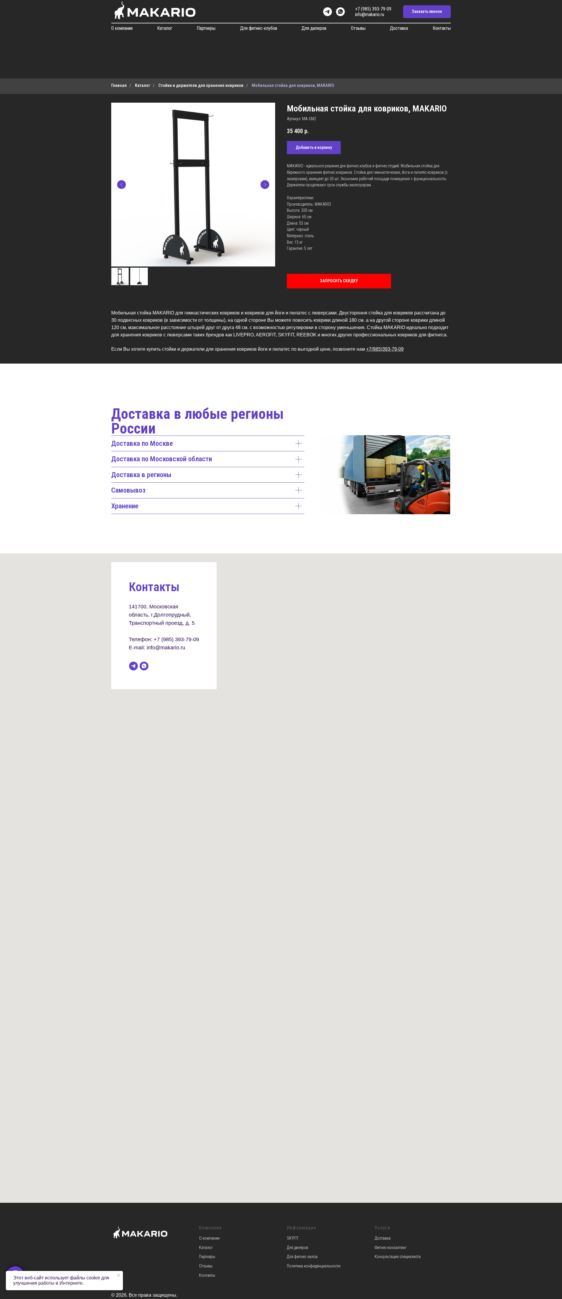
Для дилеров (313, 28)
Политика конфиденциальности (313, 1266)
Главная (119, 85)
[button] (427, 11)
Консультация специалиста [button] (398, 1256)
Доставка (399, 28)
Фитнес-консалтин (390, 1247)
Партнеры (206, 28)
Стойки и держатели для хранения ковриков (201, 85)
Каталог (164, 28)
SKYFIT (293, 1238)
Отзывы (358, 28)
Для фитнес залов (302, 1256)
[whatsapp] (340, 11)
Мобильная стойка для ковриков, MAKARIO (293, 85)
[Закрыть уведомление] (118, 1275)
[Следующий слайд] (265, 184)
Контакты (442, 28)
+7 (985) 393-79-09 (373, 9)
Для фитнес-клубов (258, 28)
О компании (122, 28)
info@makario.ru (369, 14)
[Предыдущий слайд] (121, 184)
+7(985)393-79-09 (385, 349)
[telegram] (327, 11)
